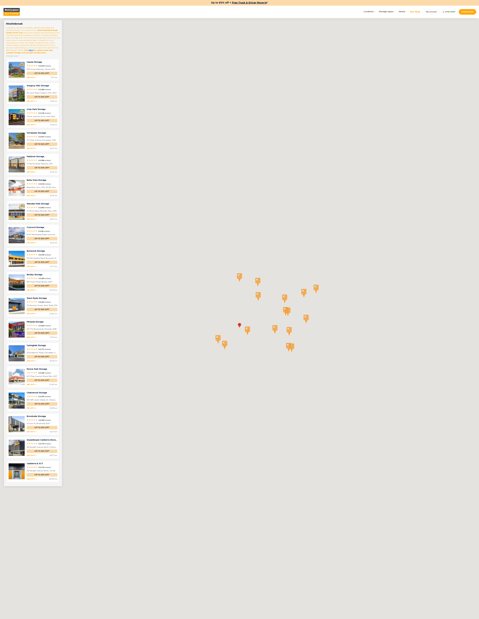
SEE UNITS (31, 77)
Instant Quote (467, 12)
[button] (239, 277)
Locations (369, 12)
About (402, 12)
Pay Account (431, 12)
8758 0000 (450, 12)
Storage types (386, 12)
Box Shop (415, 12)
